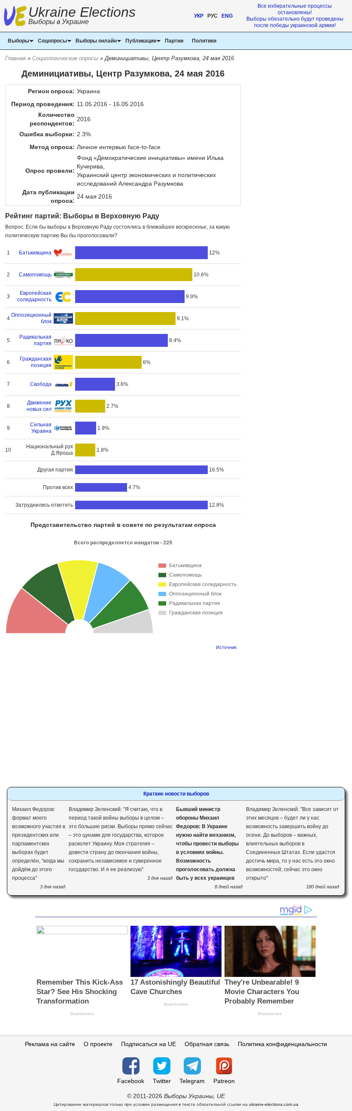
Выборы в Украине (58, 21)
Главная (15, 58)
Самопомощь (35, 275)
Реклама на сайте (50, 1044)
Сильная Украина (41, 428)
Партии (174, 41)
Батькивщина (35, 253)
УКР (198, 16)
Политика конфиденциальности (282, 1044)
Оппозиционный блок (31, 318)
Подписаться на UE (148, 1044)
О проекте (98, 1044)
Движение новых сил (39, 406)
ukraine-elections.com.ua (273, 1104)
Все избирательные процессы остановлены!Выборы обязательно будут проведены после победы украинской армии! (294, 15)
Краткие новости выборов (176, 794)
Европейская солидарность (34, 296)
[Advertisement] (123, 716)
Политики (204, 41)
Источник (226, 647)
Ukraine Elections (82, 16)
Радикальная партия (35, 340)
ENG (227, 16)
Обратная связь (207, 1044)
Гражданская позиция (36, 362)
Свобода (41, 384)
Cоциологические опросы (65, 58)
